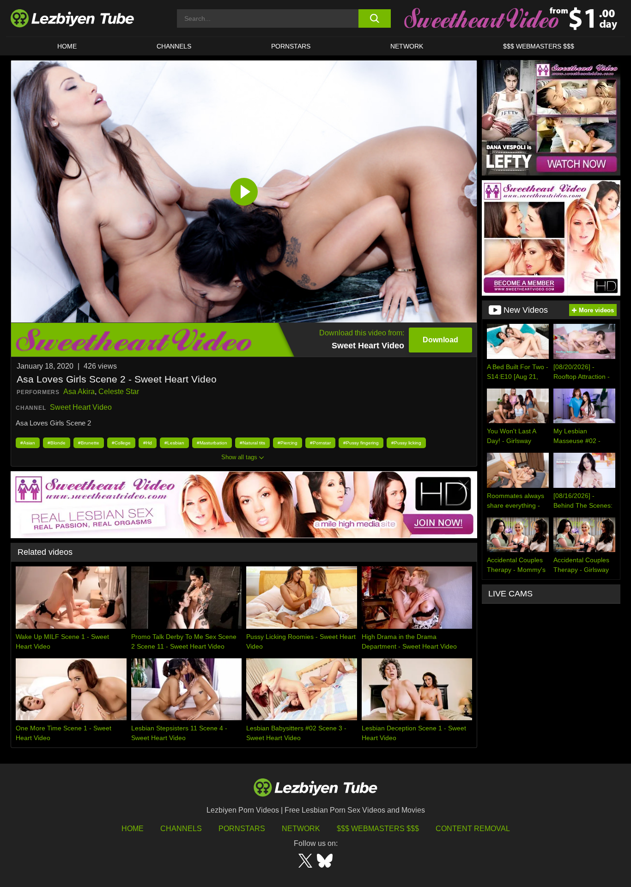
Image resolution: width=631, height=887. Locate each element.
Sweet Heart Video (81, 407)
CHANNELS (174, 46)
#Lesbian (174, 442)
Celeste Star (118, 391)
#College (121, 442)
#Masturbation (212, 442)
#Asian (27, 442)
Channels (181, 828)
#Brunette (88, 442)
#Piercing (287, 442)
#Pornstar (320, 442)
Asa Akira (79, 391)
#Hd (147, 442)
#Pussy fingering (361, 442)
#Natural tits (252, 442)
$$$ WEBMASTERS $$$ (538, 46)
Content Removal (473, 828)
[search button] (374, 18)
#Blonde (57, 442)
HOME (67, 46)
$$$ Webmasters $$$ (378, 828)
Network (406, 46)
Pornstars (290, 46)
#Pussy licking (406, 442)
